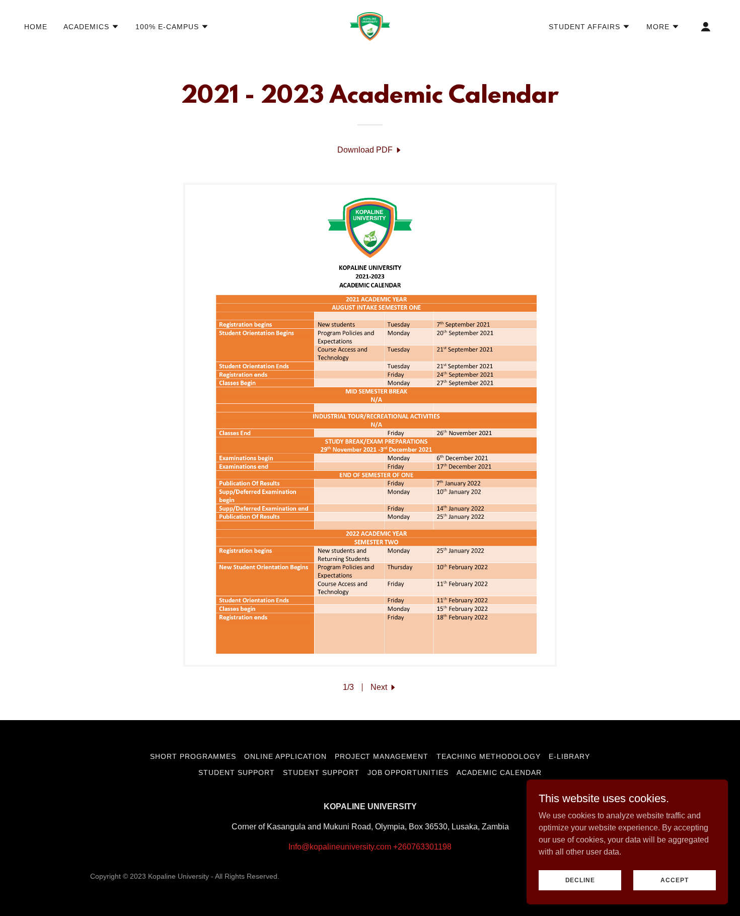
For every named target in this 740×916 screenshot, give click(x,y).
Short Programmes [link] (193, 756)
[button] (91, 27)
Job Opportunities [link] (408, 772)
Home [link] (35, 27)
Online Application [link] (285, 756)
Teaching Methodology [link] (488, 756)
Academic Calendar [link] (499, 772)
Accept (674, 879)
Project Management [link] (382, 756)
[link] (370, 26)
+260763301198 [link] (422, 846)
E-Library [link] (569, 756)
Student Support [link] (236, 772)
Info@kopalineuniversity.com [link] (339, 846)
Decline (580, 879)
